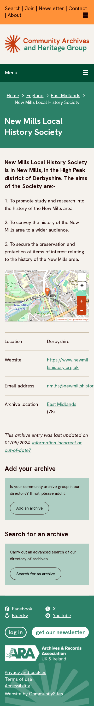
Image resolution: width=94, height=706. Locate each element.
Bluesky (20, 615)
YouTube (62, 615)
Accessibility (17, 686)
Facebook (22, 609)
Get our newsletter (60, 632)
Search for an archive (35, 574)
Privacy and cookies (25, 672)
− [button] (82, 310)
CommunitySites (46, 694)
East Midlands (65, 95)
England (35, 95)
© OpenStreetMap (78, 319)
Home (13, 95)
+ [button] (82, 300)
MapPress (62, 319)
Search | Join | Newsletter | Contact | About (46, 11)
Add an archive (29, 508)
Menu (11, 72)
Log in (16, 632)
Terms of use (18, 679)
